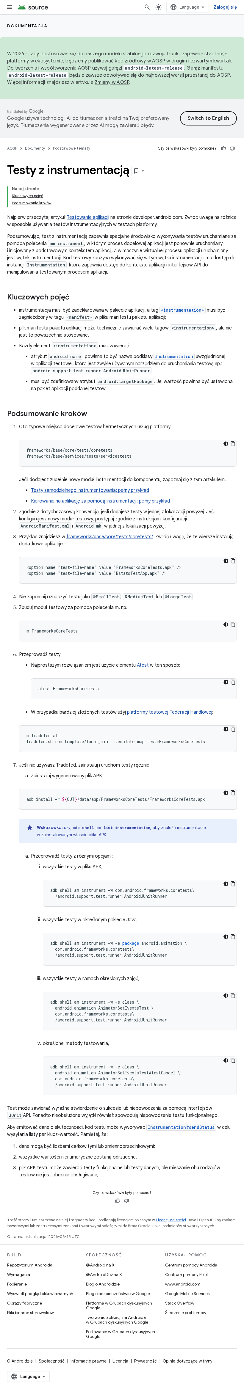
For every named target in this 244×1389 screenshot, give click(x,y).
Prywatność (145, 1361)
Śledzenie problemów (185, 1312)
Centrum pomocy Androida (191, 1265)
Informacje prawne (89, 1361)
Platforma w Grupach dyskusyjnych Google (119, 1305)
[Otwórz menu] (9, 7)
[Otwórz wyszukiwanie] (147, 7)
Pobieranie (17, 1284)
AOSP (12, 148)
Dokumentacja (27, 26)
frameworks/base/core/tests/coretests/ (109, 537)
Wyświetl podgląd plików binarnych (40, 1293)
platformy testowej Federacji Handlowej (169, 712)
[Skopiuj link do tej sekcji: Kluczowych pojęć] (75, 297)
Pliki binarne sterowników (30, 1312)
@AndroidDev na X (104, 1274)
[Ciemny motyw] (225, 443)
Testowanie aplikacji (88, 217)
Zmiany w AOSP (112, 82)
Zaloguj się (225, 7)
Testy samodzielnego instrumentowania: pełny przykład (90, 490)
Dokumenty (35, 148)
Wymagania (18, 1274)
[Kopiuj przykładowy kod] (233, 443)
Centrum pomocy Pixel (186, 1274)
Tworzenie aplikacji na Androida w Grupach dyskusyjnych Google (117, 1320)
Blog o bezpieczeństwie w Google (118, 1293)
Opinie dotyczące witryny (187, 1361)
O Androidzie (20, 1361)
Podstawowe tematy (71, 148)
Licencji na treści (171, 1219)
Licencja (120, 1361)
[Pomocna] (223, 148)
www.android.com (183, 1284)
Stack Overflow (179, 1303)
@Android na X (100, 1265)
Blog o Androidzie (103, 1284)
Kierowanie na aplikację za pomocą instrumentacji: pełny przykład (100, 501)
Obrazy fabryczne (24, 1303)
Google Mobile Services (187, 1293)
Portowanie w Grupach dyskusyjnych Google (120, 1334)
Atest (143, 665)
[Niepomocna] (232, 148)
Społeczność (52, 1361)
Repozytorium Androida (29, 1265)
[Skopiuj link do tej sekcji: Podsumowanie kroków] (93, 414)
